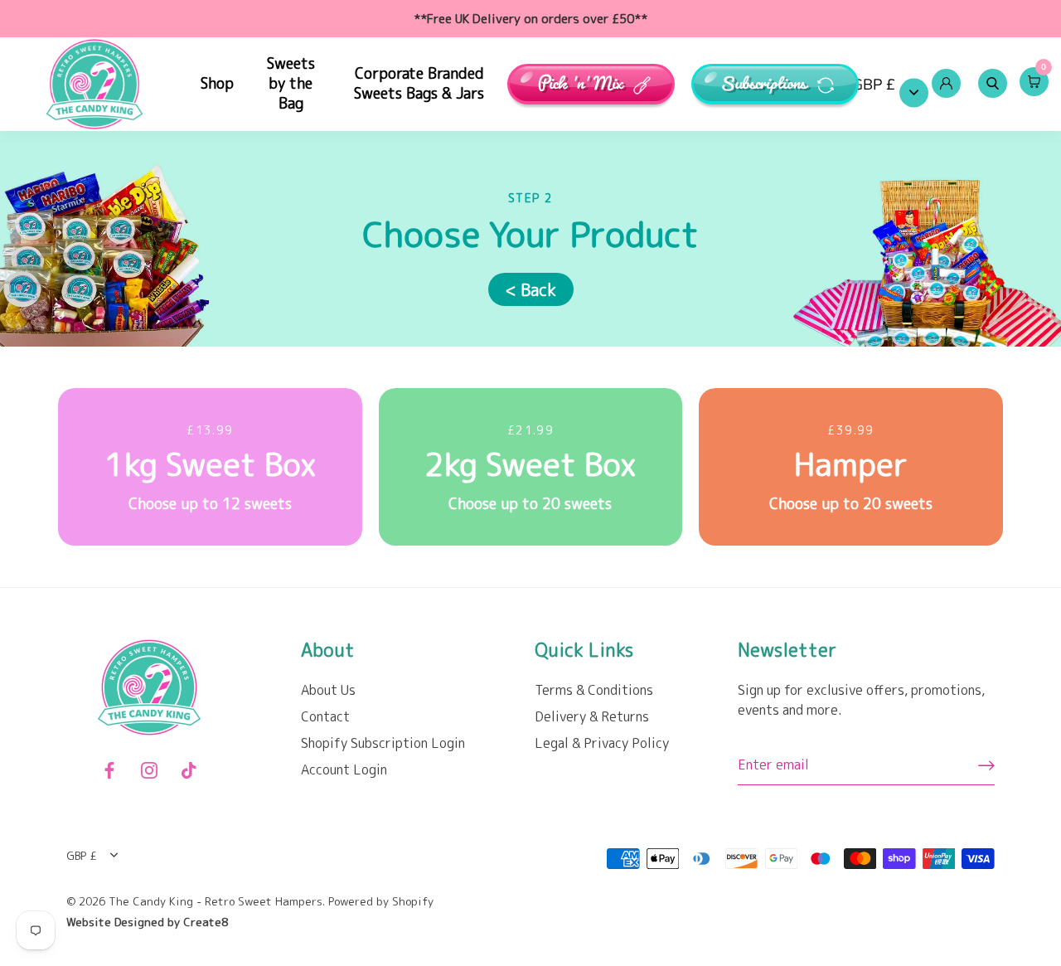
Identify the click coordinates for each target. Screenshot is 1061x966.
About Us (328, 690)
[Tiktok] (189, 769)
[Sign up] (986, 765)
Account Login (344, 769)
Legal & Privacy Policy (602, 743)
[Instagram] (149, 769)
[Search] (992, 84)
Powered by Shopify (381, 901)
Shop (217, 83)
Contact (325, 716)
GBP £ (873, 85)
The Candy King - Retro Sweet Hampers (215, 901)
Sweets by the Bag (291, 83)
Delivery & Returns (592, 716)
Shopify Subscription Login (383, 743)
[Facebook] (109, 769)
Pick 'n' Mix (581, 84)
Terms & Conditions (594, 690)
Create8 (205, 922)
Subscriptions (765, 84)
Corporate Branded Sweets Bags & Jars (419, 83)
